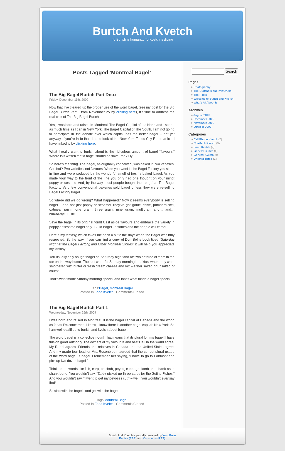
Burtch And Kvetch (142, 31)
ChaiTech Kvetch (204, 143)
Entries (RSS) (127, 438)
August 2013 (201, 115)
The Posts (200, 94)
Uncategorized (203, 158)
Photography (202, 86)
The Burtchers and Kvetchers (212, 90)
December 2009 (204, 118)
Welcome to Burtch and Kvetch (214, 98)
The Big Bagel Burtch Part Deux (83, 94)
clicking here (126, 112)
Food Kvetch (104, 292)
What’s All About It (205, 102)
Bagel (103, 288)
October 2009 (203, 126)
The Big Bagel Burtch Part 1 (78, 307)
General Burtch (203, 150)
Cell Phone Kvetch (206, 139)
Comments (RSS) (154, 438)
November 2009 (204, 122)
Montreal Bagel (121, 288)
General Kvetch (204, 154)
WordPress (169, 435)
